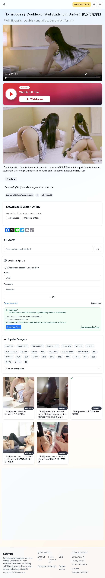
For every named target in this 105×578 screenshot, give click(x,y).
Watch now (36, 99)
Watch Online (32, 218)
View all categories (15, 368)
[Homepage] (4, 4)
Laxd (61, 557)
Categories (42, 566)
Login (52, 296)
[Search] (97, 249)
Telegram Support (80, 572)
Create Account (81, 4)
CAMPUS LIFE (41, 558)
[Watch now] (11, 94)
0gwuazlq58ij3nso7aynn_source (19, 195)
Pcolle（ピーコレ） (52, 560)
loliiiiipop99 (47, 195)
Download (14, 218)
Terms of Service (79, 564)
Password (8, 284)
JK (37, 195)
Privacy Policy (78, 560)
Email (6, 272)
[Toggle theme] (94, 4)
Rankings (52, 566)
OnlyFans (11, 179)
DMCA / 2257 (78, 557)
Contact (75, 568)
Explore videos (62, 567)
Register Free (96, 303)
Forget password (11, 303)
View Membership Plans (90, 327)
